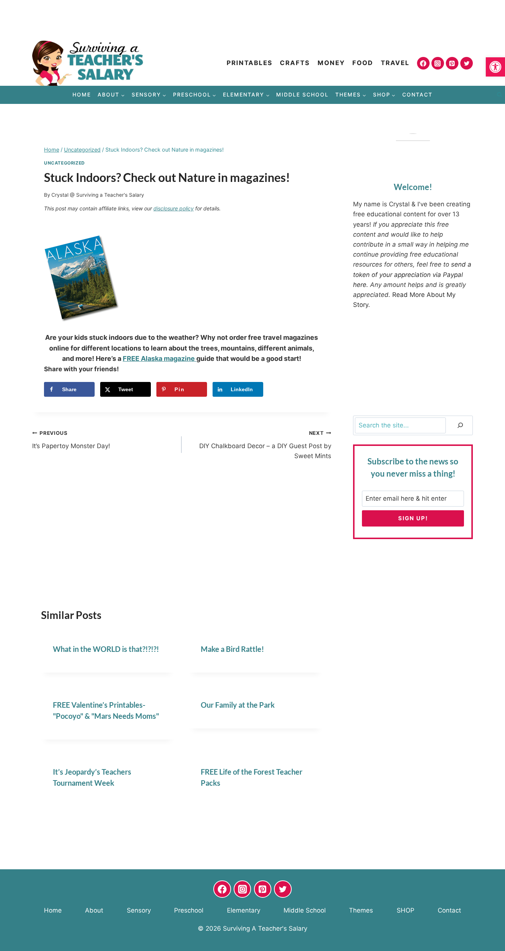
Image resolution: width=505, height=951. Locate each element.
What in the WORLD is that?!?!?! (106, 648)
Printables (249, 63)
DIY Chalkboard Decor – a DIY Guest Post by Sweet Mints (265, 445)
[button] (495, 67)
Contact (417, 94)
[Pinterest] (452, 63)
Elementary (243, 910)
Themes (361, 910)
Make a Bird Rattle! (232, 648)
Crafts (295, 63)
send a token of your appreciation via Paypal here (412, 274)
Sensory (139, 910)
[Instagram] (437, 63)
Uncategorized (64, 163)
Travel (395, 63)
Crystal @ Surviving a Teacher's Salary (97, 195)
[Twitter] (466, 63)
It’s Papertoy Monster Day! (71, 440)
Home (81, 94)
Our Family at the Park (238, 704)
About (94, 910)
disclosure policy (173, 208)
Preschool (188, 910)
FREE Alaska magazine (159, 358)
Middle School (302, 94)
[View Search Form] (499, 95)
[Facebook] (423, 63)
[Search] (460, 425)
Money (331, 63)
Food (362, 63)
